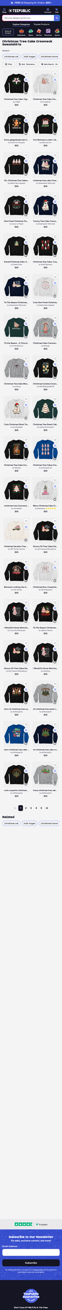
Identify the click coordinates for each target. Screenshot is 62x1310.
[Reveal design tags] (25, 92)
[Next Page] (46, 808)
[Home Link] (19, 10)
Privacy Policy (38, 1270)
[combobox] (28, 18)
